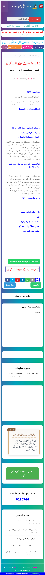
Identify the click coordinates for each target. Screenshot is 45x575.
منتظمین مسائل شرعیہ (14, 376)
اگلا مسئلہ (36, 285)
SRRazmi (35, 79)
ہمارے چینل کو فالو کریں (22, 473)
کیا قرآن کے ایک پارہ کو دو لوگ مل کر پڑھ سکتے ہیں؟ (23, 552)
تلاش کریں (35, 19)
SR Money (37, 568)
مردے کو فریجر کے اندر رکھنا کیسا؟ (27, 538)
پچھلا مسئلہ (9, 285)
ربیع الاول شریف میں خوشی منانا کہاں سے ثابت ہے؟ (23, 521)
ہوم (38, 56)
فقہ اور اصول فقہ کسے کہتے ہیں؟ (25, 545)
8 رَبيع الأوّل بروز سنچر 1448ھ (22, 26)
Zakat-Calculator (15, 373)
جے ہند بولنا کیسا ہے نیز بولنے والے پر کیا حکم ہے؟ (23, 530)
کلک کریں (22, 35)
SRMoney (36, 573)
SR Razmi (18, 568)
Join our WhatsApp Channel (23, 261)
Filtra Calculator (33, 373)
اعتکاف (33, 56)
